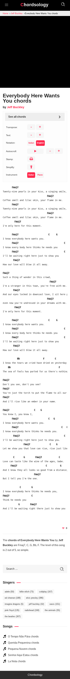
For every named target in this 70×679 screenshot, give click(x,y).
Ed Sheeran (13, 598)
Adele (9, 591)
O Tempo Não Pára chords (23, 636)
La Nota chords (17, 661)
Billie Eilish (27, 591)
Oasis (54, 604)
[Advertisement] (35, 53)
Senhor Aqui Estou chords (23, 655)
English (40, 143)
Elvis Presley (34, 598)
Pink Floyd (12, 610)
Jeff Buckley (15, 107)
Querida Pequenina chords (23, 642)
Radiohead (32, 610)
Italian (31, 143)
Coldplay (45, 591)
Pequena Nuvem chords (22, 649)
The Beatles (13, 616)
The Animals (52, 610)
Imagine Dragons (14, 604)
